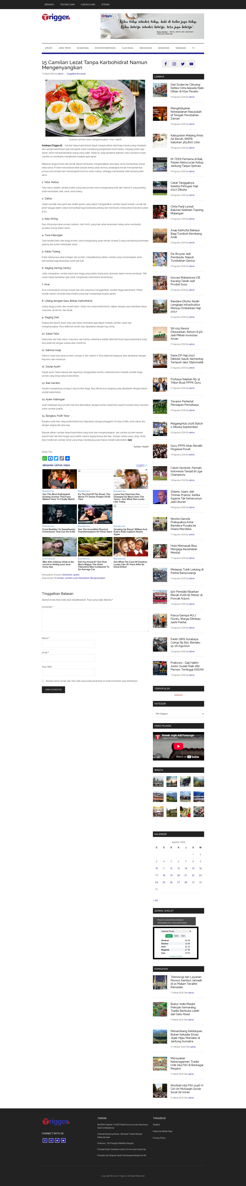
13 (178, 868)
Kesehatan (67, 575)
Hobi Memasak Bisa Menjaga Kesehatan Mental (184, 549)
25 (164, 882)
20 (178, 875)
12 (171, 868)
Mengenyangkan (97, 578)
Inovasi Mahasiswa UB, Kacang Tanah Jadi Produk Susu (186, 281)
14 (185, 868)
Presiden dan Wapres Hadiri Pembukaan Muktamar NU (121, 1155)
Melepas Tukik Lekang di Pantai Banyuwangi (187, 571)
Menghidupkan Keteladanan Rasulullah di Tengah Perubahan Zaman (186, 113)
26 (171, 882)
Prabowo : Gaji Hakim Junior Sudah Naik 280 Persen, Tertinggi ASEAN (187, 666)
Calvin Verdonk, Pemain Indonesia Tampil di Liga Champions (186, 471)
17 (156, 875)
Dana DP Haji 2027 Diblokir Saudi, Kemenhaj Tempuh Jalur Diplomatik (187, 359)
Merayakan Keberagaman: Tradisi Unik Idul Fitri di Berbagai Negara (187, 1063)
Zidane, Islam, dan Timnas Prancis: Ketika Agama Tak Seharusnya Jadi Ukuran (186, 497)
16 (200, 868)
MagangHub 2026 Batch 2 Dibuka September (187, 425)
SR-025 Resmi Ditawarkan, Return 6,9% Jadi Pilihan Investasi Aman (187, 333)
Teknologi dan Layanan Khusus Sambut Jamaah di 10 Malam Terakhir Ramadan (186, 982)
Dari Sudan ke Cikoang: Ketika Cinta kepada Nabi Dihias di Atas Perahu (187, 88)
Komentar (47, 607)
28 (185, 882)
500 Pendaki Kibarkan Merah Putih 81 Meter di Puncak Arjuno (186, 595)
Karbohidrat (84, 578)
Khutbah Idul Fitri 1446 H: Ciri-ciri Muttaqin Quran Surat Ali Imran (187, 1089)
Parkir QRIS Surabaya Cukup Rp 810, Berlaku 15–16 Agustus (185, 642)
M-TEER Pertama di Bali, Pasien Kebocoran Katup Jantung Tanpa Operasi (187, 162)
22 (193, 875)
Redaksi (156, 1124)
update (76, 575)
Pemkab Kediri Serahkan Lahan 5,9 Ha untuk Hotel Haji (121, 1149)
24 (156, 882)
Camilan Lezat (71, 578)
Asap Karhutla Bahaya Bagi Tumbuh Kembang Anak (186, 234)
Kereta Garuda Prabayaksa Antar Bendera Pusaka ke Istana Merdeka (183, 524)
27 (178, 882)
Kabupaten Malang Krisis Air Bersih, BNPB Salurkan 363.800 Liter (187, 139)
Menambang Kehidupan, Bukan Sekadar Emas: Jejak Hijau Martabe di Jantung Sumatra (187, 1036)
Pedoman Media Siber (163, 1131)
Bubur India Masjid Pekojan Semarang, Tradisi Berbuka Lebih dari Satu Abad (185, 1009)
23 (200, 875)
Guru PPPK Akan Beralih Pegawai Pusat (186, 447)
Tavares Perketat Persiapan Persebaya (185, 403)
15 (193, 868)
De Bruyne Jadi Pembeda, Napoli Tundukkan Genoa (183, 257)
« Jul (155, 900)
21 (185, 875)
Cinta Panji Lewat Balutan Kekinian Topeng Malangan (187, 210)
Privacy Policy (159, 1138)
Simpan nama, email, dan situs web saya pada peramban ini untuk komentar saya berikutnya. (92, 681)
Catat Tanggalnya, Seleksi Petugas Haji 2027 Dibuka (184, 186)
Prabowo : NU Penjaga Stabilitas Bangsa (115, 1143)
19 (171, 875)
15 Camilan (59, 578)
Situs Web (47, 666)
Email (45, 652)
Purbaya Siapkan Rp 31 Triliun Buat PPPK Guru (186, 380)
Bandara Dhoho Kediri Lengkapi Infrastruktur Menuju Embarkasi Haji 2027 (186, 306)
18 (164, 875)
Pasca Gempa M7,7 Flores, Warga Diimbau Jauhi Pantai (186, 619)
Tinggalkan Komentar (76, 74)
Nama (46, 638)
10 (156, 868)
